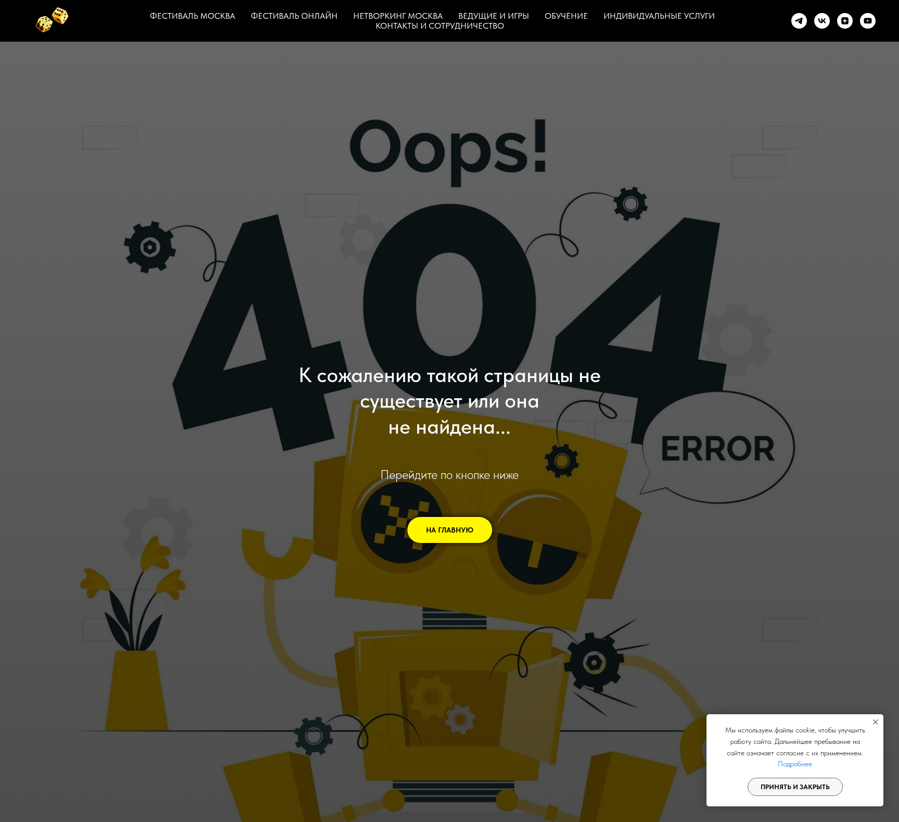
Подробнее (795, 764)
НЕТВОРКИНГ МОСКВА (398, 16)
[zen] (845, 21)
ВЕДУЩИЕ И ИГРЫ (493, 16)
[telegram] (799, 21)
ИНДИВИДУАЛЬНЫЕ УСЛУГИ (659, 16)
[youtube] (868, 21)
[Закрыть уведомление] (875, 722)
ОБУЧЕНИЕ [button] (566, 16)
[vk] (822, 21)
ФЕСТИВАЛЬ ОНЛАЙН (294, 16)
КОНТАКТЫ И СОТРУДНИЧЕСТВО (440, 26)
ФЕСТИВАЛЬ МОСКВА (192, 16)
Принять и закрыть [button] (795, 787)
